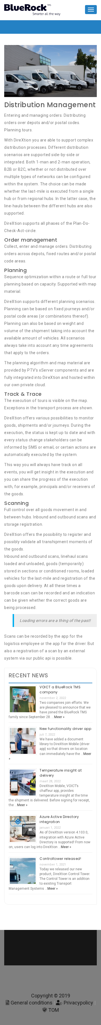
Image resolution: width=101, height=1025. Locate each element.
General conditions (31, 1003)
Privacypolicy (78, 1003)
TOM (53, 1010)
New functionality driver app (65, 728)
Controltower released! (60, 858)
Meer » (59, 717)
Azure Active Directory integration (59, 819)
